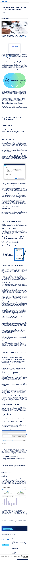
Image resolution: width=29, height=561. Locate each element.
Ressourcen (22, 541)
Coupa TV (21, 547)
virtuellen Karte (9, 347)
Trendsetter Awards (23, 543)
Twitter (3, 542)
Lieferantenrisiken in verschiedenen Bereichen (8, 484)
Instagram (8, 542)
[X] (2, 15)
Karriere (13, 553)
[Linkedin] (4, 15)
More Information (19, 559)
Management (14, 544)
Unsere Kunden (22, 542)
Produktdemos (5, 544)
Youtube (7, 542)
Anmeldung (14, 552)
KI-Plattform (14, 541)
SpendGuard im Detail (7, 529)
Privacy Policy (7, 556)
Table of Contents (5, 18)
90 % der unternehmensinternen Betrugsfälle (11, 56)
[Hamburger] (26, 1)
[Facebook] (3, 15)
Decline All (26, 559)
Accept (23, 559)
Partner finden (14, 549)
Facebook (4, 542)
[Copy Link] (5, 15)
